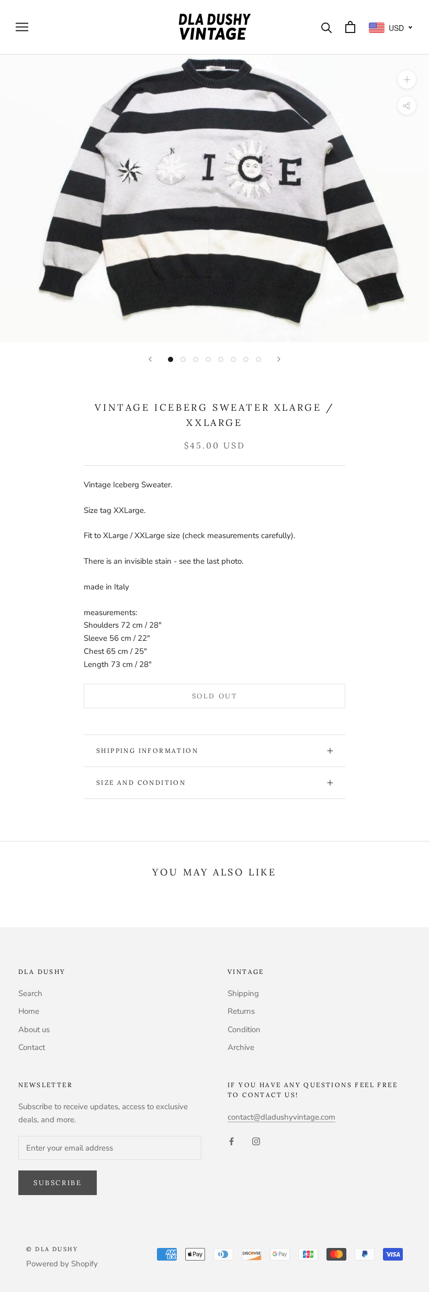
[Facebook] (231, 1140)
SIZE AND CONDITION (141, 782)
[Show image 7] (246, 359)
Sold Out (215, 696)
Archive (241, 1047)
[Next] (278, 359)
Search (30, 993)
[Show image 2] (183, 359)
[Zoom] (407, 79)
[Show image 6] (233, 359)
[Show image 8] (258, 359)
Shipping (243, 993)
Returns (241, 1011)
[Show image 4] (208, 359)
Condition (244, 1029)
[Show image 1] (170, 359)
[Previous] (150, 359)
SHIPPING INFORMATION (147, 750)
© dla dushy (52, 1249)
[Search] (326, 26)
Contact (31, 1047)
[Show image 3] (195, 359)
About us (34, 1029)
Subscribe (57, 1182)
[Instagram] (256, 1140)
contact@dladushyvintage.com (281, 1117)
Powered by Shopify (62, 1263)
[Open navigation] (22, 27)
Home (28, 1011)
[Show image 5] (220, 359)
